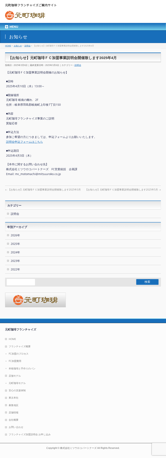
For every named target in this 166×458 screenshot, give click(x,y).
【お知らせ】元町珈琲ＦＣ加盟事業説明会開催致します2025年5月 (123, 189)
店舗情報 (13, 412)
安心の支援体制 (17, 390)
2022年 (15, 269)
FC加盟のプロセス (19, 353)
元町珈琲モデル (17, 383)
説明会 (77, 65)
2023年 (15, 261)
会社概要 (13, 419)
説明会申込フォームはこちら (24, 142)
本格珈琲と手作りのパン (22, 368)
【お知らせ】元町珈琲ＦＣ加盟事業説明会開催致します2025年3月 (43, 189)
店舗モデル (15, 375)
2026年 (15, 235)
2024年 (15, 252)
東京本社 (13, 397)
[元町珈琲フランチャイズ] (31, 15)
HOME (12, 339)
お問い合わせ (16, 427)
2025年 (15, 244)
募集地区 (13, 405)
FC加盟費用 (15, 361)
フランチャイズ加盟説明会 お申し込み (30, 434)
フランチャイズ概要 (20, 346)
